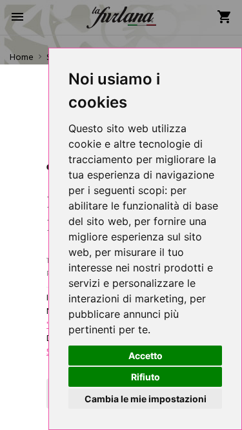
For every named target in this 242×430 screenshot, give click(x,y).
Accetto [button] (145, 355)
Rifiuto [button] (145, 376)
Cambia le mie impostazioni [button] (146, 398)
